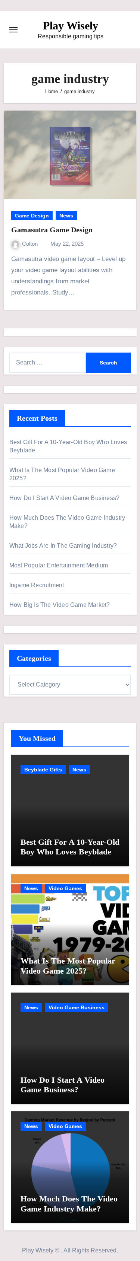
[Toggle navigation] (13, 29)
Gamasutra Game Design (52, 230)
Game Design (32, 216)
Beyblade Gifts (43, 770)
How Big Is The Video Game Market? (59, 605)
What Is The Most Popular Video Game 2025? (68, 965)
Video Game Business (77, 1007)
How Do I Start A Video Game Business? (64, 498)
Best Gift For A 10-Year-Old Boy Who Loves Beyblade (70, 846)
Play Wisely (70, 25)
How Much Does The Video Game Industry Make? (69, 1203)
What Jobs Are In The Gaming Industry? (63, 545)
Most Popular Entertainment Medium (58, 565)
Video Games (65, 888)
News (66, 216)
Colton (30, 244)
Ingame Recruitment (36, 585)
